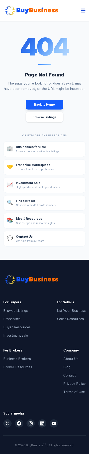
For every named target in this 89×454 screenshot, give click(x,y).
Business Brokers (17, 359)
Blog (66, 367)
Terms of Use (74, 392)
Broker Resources (17, 367)
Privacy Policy (74, 383)
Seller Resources (70, 319)
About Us (70, 359)
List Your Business (71, 311)
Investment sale (15, 335)
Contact (69, 375)
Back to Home (44, 104)
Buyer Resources (17, 327)
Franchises (11, 319)
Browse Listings (44, 117)
